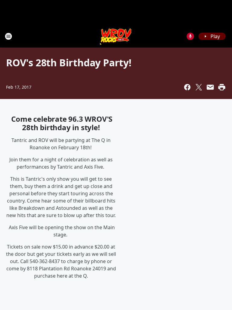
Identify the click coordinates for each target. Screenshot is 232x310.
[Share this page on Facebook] (187, 87)
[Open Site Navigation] (8, 36)
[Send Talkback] (190, 36)
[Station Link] (116, 36)
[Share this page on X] (199, 87)
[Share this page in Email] (210, 87)
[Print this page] (222, 87)
